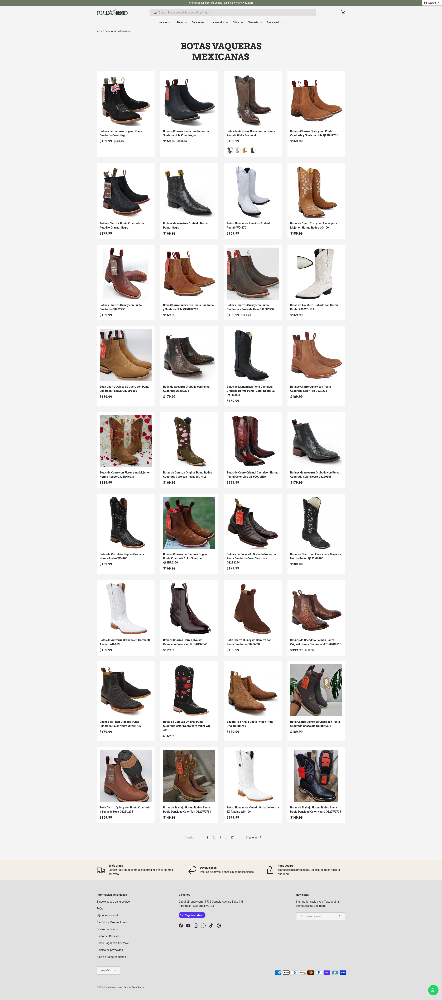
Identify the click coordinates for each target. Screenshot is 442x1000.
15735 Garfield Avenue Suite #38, (223, 901)
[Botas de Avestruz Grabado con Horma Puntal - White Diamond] (253, 100)
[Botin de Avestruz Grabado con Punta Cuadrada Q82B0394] (189, 355)
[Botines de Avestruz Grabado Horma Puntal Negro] (189, 192)
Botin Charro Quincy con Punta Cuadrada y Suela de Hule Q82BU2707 (188, 307)
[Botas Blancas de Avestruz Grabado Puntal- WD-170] (253, 192)
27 (232, 837)
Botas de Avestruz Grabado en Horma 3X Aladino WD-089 (125, 642)
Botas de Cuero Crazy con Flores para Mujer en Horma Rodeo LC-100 (313, 225)
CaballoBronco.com (191, 901)
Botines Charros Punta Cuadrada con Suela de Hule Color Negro (186, 133)
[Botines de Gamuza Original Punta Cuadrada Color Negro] (126, 100)
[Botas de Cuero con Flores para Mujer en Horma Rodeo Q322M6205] (316, 523)
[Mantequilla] (245, 150)
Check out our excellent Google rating (209, 2)
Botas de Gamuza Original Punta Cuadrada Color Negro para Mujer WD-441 (187, 726)
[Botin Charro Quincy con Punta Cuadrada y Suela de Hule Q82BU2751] (126, 776)
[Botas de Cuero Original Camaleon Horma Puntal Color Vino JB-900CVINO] (253, 441)
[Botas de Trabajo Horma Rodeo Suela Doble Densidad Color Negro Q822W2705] (316, 776)
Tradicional (273, 22)
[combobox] (233, 12)
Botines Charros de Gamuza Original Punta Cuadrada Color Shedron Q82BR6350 (185, 558)
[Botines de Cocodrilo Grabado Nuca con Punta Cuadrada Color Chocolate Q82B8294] (253, 523)
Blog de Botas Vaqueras (111, 957)
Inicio (99, 31)
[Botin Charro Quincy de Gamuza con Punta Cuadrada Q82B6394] (253, 608)
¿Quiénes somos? (107, 915)
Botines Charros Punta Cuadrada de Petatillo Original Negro (122, 225)
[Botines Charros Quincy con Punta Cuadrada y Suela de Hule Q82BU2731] (316, 100)
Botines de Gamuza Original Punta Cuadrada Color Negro (121, 133)
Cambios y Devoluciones (112, 922)
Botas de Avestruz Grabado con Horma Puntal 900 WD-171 (314, 307)
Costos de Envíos (107, 929)
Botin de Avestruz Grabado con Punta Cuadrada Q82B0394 (186, 388)
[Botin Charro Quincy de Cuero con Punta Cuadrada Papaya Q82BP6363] (126, 355)
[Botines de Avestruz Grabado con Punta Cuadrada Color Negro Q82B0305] (316, 441)
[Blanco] (238, 150)
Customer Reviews (108, 936)
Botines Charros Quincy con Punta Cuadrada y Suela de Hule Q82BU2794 (250, 307)
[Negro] (253, 150)
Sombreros (198, 22)
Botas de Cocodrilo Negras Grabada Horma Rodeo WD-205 (122, 556)
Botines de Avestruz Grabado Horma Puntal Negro (186, 225)
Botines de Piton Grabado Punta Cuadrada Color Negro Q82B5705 (120, 724)
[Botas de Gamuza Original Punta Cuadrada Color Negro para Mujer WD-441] (189, 690)
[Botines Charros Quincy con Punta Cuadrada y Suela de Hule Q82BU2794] (253, 274)
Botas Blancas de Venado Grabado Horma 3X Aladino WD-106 (253, 809)
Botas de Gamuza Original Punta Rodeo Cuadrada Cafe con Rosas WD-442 (187, 474)
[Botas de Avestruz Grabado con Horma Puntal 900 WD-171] (316, 274)
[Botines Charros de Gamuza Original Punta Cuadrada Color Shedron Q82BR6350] (189, 523)
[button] (432, 3)
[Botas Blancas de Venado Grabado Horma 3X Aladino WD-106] (253, 776)
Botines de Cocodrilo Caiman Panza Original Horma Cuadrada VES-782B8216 (315, 642)
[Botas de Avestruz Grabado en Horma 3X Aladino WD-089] (126, 608)
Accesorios (218, 22)
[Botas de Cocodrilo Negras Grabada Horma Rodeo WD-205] (126, 523)
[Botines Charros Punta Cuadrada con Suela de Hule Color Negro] (189, 100)
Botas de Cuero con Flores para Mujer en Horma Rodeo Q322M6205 (315, 556)
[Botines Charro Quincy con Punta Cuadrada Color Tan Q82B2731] (316, 355)
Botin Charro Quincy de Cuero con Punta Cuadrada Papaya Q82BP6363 (124, 388)
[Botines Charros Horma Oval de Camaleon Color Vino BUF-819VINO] (189, 608)
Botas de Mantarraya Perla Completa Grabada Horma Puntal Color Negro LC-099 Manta (251, 391)
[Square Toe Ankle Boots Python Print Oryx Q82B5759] (253, 690)
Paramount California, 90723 (196, 905)
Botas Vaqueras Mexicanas (117, 31)
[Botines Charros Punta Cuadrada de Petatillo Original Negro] (126, 192)
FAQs (100, 908)
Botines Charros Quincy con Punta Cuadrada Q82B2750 (121, 307)
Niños (236, 22)
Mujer (180, 22)
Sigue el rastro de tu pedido (113, 901)
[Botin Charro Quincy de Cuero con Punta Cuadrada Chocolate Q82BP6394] (316, 690)
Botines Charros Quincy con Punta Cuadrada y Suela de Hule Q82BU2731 (314, 133)
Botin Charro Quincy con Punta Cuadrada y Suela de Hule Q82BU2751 (125, 809)
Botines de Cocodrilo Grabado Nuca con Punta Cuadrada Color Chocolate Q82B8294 (251, 558)
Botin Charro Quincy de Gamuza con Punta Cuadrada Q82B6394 (249, 642)
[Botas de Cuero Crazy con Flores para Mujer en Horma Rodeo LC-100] (316, 192)
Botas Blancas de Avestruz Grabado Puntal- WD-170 (249, 225)
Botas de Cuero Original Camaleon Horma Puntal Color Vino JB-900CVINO (252, 474)
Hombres (164, 22)
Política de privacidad (110, 950)
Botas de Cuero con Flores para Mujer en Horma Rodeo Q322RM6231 (125, 474)
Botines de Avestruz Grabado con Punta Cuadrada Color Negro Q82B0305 (315, 474)
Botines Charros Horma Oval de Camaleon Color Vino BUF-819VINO (185, 642)
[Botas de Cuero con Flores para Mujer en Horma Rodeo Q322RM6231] (126, 441)
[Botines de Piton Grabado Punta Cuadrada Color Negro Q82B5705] (126, 690)
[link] (187, 838)
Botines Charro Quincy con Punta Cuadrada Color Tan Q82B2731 (310, 388)
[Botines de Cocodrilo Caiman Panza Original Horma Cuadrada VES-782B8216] (316, 608)
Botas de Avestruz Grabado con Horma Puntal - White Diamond (251, 133)
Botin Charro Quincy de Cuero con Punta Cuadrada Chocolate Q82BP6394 (315, 724)
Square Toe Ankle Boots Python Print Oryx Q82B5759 (250, 724)
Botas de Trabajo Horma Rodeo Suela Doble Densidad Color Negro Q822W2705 (315, 809)
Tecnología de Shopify (134, 987)
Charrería (253, 22)
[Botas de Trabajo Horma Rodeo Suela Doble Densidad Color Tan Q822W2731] (189, 776)
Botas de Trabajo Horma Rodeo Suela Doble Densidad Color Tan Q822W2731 (187, 809)
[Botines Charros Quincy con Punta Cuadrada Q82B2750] (126, 274)
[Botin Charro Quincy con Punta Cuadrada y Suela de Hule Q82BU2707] (189, 274)
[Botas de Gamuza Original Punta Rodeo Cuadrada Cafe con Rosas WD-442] (189, 441)
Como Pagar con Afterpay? (113, 943)
